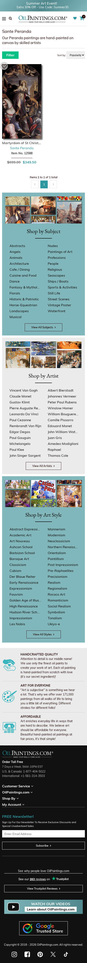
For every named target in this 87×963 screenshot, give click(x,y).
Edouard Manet (60, 426)
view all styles (42, 634)
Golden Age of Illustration (25, 600)
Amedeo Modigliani (63, 443)
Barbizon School (22, 553)
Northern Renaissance (63, 547)
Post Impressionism (63, 565)
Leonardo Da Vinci (24, 414)
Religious (55, 269)
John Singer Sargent (25, 455)
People (53, 263)
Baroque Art (19, 559)
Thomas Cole (58, 455)
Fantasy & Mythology (25, 287)
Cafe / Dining (20, 269)
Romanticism (58, 600)
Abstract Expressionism (25, 529)
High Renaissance (24, 606)
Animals (16, 257)
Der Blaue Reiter (22, 576)
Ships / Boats (58, 281)
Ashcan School (21, 547)
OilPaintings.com (47, 944)
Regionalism (57, 588)
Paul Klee (17, 449)
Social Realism (59, 606)
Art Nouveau (20, 541)
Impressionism (21, 618)
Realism (54, 582)
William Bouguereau (63, 414)
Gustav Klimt (20, 402)
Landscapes (19, 311)
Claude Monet (20, 396)
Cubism (15, 570)
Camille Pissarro (60, 420)
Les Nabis (17, 624)
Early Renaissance (24, 582)
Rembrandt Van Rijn (25, 426)
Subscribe (42, 845)
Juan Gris (55, 438)
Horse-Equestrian (23, 305)
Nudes (53, 246)
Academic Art (20, 535)
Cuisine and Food (23, 275)
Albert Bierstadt (60, 390)
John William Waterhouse (63, 432)
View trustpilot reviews (42, 888)
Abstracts (17, 246)
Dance (15, 281)
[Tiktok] (65, 954)
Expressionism (21, 588)
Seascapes (56, 275)
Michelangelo (20, 443)
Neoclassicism (59, 541)
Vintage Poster (59, 305)
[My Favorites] (75, 18)
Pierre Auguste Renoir (25, 408)
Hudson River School (25, 612)
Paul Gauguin (20, 438)
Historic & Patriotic (24, 299)
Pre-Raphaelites (60, 570)
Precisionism (57, 576)
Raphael (54, 449)
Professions (57, 257)
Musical (16, 317)
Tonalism (55, 618)
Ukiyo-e (54, 624)
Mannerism (56, 529)
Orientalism (57, 553)
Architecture (19, 263)
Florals (15, 293)
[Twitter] (53, 954)
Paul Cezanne (20, 420)
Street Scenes (58, 299)
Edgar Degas (20, 432)
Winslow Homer (60, 408)
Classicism (18, 565)
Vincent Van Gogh (24, 390)
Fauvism (16, 594)
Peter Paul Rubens (62, 402)
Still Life (54, 293)
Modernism (56, 535)
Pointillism (56, 559)
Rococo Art (56, 594)
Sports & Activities (62, 287)
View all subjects (42, 327)
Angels (15, 252)
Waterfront (56, 311)
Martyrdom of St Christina (21, 143)
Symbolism (56, 612)
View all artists (42, 466)
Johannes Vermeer (62, 396)
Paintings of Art (60, 252)
